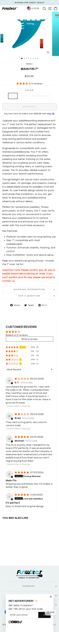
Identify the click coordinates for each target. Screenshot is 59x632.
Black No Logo (40, 96)
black (23, 96)
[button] (23, 83)
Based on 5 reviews (17, 335)
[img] (22, 378)
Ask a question (30, 296)
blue (12, 96)
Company (29, 586)
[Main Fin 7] (10, 556)
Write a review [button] (29, 339)
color (29, 90)
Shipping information (29, 289)
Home (29, 64)
